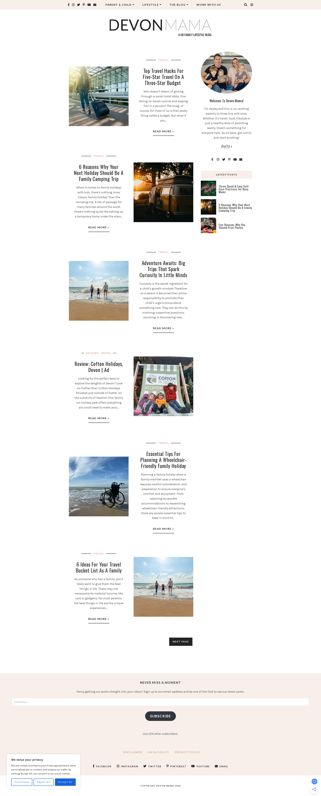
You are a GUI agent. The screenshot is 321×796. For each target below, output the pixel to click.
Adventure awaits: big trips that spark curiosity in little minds (163, 269)
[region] (43, 771)
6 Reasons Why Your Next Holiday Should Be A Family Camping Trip (99, 172)
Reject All (43, 782)
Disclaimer (132, 752)
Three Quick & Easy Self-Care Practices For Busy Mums (234, 189)
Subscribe (160, 716)
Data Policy (158, 752)
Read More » (163, 131)
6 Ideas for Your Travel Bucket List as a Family (99, 567)
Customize (22, 782)
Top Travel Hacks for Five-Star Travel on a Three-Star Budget (163, 76)
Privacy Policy (188, 752)
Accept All (65, 782)
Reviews (92, 353)
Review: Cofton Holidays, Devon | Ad (99, 366)
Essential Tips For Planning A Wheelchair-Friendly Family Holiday (163, 460)
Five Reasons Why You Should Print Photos (232, 226)
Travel (163, 60)
